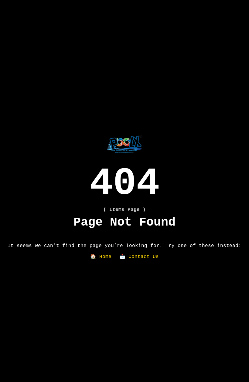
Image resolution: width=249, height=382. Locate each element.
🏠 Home (100, 257)
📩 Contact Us (139, 257)
